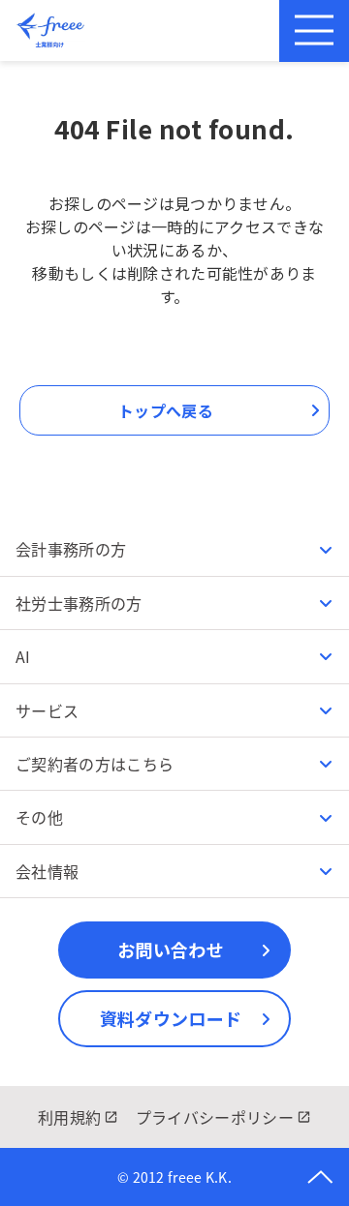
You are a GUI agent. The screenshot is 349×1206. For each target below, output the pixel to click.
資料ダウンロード (171, 1018)
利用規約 (69, 1117)
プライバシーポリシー (215, 1117)
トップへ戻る (165, 410)
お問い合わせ (170, 949)
